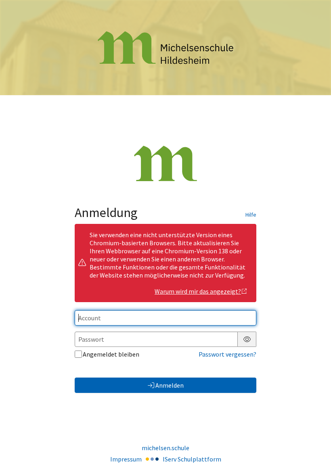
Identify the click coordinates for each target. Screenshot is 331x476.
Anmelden (169, 385)
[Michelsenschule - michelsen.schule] (165, 48)
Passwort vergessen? (227, 354)
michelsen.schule (165, 448)
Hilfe (250, 214)
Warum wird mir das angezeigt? (198, 291)
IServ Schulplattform (192, 459)
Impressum (126, 459)
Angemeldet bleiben (111, 354)
